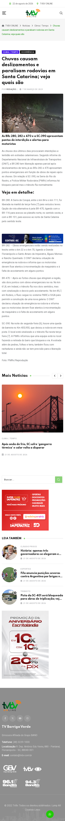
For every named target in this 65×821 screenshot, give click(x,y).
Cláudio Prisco (29, 547)
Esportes (26, 569)
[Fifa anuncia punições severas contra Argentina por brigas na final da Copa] (9, 574)
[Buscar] (61, 13)
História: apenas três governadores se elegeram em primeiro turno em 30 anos (41, 554)
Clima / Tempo (9, 438)
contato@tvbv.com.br (21, 755)
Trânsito (25, 591)
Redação (11, 89)
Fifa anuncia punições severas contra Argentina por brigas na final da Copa (41, 576)
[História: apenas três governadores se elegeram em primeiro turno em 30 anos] (9, 552)
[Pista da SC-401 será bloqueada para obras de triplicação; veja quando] (9, 597)
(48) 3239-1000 (21, 742)
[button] (54, 376)
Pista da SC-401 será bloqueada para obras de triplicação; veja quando (42, 599)
